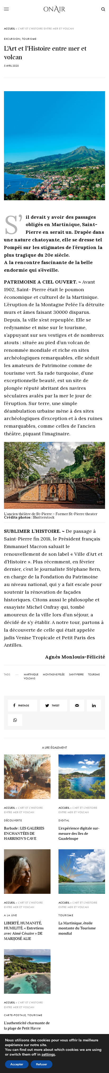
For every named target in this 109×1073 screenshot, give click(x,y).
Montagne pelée (54, 674)
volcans (29, 678)
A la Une (10, 915)
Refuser (41, 1064)
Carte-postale (15, 1015)
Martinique (31, 674)
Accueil (9, 28)
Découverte (13, 820)
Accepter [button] (16, 1064)
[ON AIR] (54, 9)
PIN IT (57, 482)
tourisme (94, 674)
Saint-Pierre (76, 674)
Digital (63, 820)
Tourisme (29, 38)
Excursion (12, 38)
